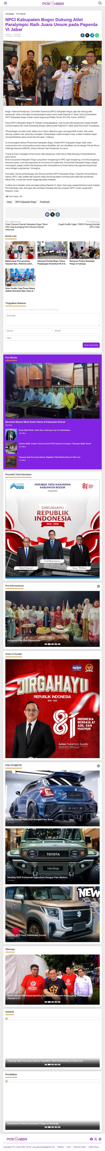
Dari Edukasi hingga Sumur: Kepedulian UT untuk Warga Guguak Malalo (44, 1123)
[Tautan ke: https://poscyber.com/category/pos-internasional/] (98, 586)
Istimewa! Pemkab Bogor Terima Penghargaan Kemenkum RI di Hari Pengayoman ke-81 (52, 262)
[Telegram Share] (92, 35)
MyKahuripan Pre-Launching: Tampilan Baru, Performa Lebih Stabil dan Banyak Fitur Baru (18, 262)
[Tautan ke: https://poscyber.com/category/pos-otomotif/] (98, 766)
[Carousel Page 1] (46, 644)
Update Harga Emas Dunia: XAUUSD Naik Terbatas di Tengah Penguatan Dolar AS (50, 640)
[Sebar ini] (83, 35)
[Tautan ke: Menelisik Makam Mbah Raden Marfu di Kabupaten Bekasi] (52, 391)
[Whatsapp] (97, 35)
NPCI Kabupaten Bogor (25, 202)
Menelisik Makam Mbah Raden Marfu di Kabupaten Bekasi (35, 422)
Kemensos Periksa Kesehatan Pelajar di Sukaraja (82, 262)
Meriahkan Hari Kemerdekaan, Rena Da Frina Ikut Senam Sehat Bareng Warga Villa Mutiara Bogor (50, 997)
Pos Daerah (9, 36)
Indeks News (94, 1147)
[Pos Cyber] (53, 3)
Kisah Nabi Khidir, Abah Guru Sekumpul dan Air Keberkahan (44, 430)
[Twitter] (52, 214)
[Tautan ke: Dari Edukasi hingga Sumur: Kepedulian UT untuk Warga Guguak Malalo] (52, 1105)
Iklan (69, 1147)
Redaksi (61, 1147)
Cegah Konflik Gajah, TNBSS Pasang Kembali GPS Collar (79, 224)
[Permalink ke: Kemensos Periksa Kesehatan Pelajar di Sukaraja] (85, 250)
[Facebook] (47, 214)
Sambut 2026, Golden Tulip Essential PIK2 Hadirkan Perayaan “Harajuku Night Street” (55, 444)
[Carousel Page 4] (55, 644)
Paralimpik (44, 202)
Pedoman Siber (80, 1147)
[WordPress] (58, 214)
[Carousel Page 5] (59, 644)
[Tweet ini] (87, 35)
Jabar (9, 202)
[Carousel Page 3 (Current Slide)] (52, 644)
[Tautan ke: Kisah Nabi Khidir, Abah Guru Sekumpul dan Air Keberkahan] (11, 434)
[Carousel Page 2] (49, 644)
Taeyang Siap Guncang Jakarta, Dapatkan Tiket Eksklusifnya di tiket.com (49, 457)
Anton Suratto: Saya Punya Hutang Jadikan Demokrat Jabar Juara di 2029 (20, 289)
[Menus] (5, 3)
